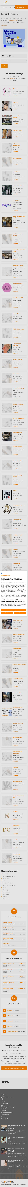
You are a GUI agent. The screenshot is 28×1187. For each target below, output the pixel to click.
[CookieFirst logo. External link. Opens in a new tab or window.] (1, 573)
